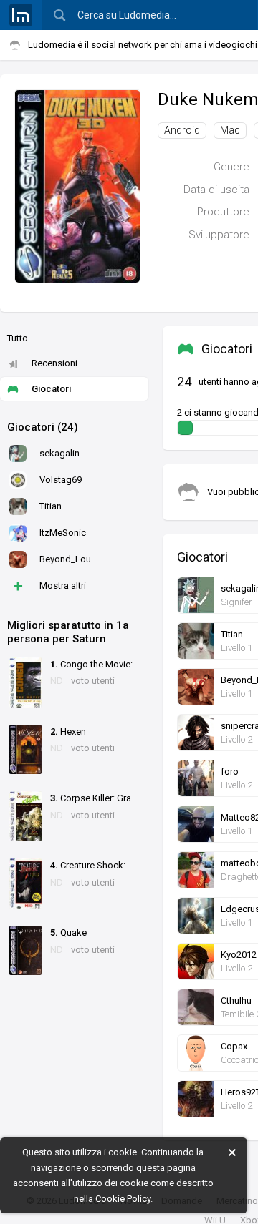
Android (182, 130)
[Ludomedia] (21, 15)
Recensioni (54, 363)
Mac (230, 130)
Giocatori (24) (42, 427)
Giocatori (51, 388)
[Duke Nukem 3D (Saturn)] (77, 185)
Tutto (17, 338)
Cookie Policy (122, 1198)
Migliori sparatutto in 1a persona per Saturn (68, 632)
